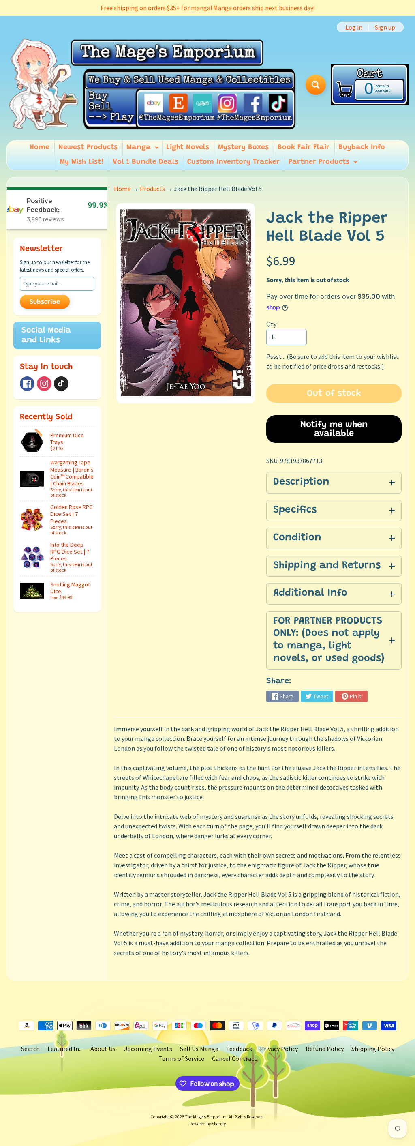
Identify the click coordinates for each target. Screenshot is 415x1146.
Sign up (385, 27)
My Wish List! (82, 162)
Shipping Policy (372, 1049)
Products (152, 189)
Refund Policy (325, 1049)
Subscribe (45, 302)
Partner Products (324, 164)
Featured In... (65, 1049)
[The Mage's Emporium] (152, 84)
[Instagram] (44, 383)
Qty (271, 324)
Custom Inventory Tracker (233, 162)
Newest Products (88, 147)
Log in (353, 27)
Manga (143, 149)
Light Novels (187, 147)
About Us (103, 1049)
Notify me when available (334, 429)
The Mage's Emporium (206, 1117)
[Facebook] (27, 383)
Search (30, 1049)
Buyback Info (361, 147)
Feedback (239, 1049)
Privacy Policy (279, 1049)
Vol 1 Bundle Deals (145, 162)
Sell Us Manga (199, 1049)
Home (39, 147)
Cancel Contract (234, 1058)
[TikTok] (61, 383)
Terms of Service (181, 1058)
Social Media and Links (46, 335)
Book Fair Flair (303, 147)
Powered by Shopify (208, 1124)
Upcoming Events (147, 1049)
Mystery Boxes (243, 147)
